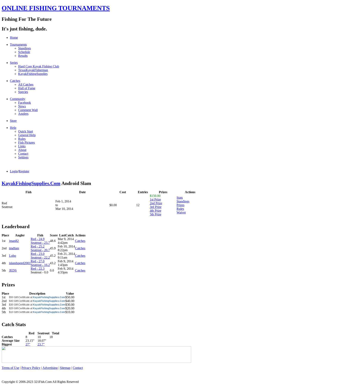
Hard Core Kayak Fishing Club (38, 66)
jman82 (14, 241)
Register (24, 171)
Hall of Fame (26, 88)
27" (28, 344)
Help (13, 127)
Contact (23, 153)
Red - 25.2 (37, 246)
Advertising (50, 368)
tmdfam (14, 248)
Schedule (24, 52)
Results (23, 55)
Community (17, 99)
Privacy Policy (30, 368)
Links (22, 146)
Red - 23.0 (37, 254)
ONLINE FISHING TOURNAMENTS (56, 8)
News (22, 106)
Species (23, 92)
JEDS (13, 270)
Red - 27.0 (37, 261)
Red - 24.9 (37, 239)
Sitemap (65, 368)
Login (14, 171)
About (22, 150)
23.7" (41, 344)
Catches (15, 81)
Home (14, 37)
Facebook (24, 102)
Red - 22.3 (37, 268)
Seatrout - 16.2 (40, 265)
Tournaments (18, 44)
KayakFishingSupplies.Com (31, 183)
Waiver (181, 212)
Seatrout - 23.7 (40, 242)
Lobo (12, 255)
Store (13, 120)
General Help (27, 135)
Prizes (180, 205)
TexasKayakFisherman (33, 70)
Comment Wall (28, 110)
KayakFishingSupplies (33, 74)
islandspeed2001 (20, 263)
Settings (23, 157)
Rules (22, 139)
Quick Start (25, 131)
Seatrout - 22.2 (40, 257)
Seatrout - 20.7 (40, 250)
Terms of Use (10, 368)
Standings (24, 48)
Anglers (23, 113)
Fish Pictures (26, 142)
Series (14, 62)
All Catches (25, 84)
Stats (180, 197)
